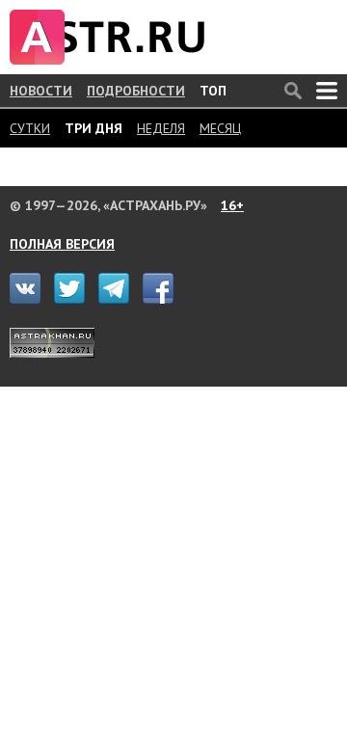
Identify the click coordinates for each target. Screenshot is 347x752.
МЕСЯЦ (220, 128)
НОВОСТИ (41, 90)
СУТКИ (30, 128)
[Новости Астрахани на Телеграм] (118, 299)
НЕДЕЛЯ (161, 128)
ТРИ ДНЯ (93, 128)
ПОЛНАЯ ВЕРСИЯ (62, 244)
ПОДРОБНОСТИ (136, 90)
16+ (232, 205)
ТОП (213, 90)
